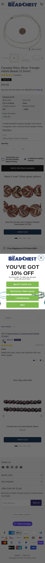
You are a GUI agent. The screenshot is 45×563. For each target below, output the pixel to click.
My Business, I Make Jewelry (22, 291)
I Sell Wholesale (22, 298)
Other (22, 305)
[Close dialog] (41, 258)
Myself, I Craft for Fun (23, 284)
